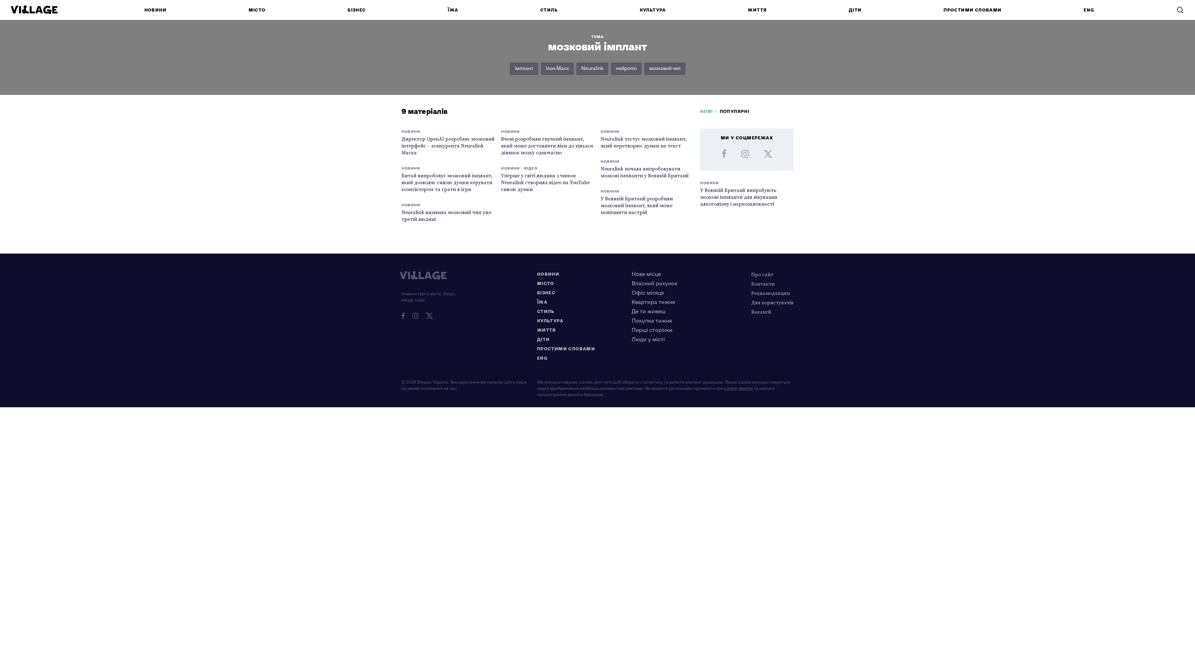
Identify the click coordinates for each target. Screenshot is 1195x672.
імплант (524, 69)
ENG (1089, 10)
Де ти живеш (648, 311)
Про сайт (762, 274)
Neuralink (592, 69)
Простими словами (972, 10)
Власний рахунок (654, 283)
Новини (155, 10)
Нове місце (646, 274)
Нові (706, 111)
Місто (257, 10)
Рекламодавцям (770, 293)
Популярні (735, 111)
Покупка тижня (652, 321)
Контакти (763, 283)
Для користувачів (772, 302)
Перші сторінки (652, 330)
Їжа (453, 10)
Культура (653, 10)
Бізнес (357, 10)
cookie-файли (738, 388)
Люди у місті (648, 339)
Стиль (549, 10)
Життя (757, 10)
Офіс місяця (648, 293)
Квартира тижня (653, 302)
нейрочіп (626, 69)
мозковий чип (665, 69)
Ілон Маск (557, 69)
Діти (855, 10)
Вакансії (761, 311)
